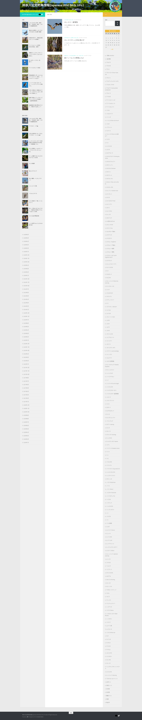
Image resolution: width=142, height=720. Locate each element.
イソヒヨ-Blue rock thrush (112, 120)
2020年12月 (26, 405)
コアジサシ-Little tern (111, 306)
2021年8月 (26, 377)
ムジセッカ (109, 629)
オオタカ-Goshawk (111, 168)
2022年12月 (26, 343)
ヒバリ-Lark (109, 540)
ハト (107, 513)
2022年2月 (26, 360)
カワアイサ (109, 235)
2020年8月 (26, 418)
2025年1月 (26, 275)
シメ (107, 380)
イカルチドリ (109, 113)
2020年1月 (26, 442)
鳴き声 (108, 702)
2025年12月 (26, 255)
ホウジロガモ (109, 572)
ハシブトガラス (110, 509)
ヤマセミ (108, 649)
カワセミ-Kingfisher (111, 241)
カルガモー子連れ (110, 231)
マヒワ (108, 596)
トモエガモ (109, 462)
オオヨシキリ (109, 178)
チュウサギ (109, 438)
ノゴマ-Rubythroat (110, 482)
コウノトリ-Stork (110, 317)
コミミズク (109, 354)
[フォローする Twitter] (42, 14)
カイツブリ (109, 204)
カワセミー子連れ (110, 245)
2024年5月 (26, 296)
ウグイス (108, 130)
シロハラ (108, 397)
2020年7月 (26, 422)
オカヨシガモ (109, 187)
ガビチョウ (109, 218)
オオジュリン (109, 165)
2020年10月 (26, 412)
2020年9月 (26, 415)
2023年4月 (26, 330)
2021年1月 (26, 401)
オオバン (66, 55)
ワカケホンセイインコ (111, 678)
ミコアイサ (109, 607)
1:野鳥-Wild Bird (110, 55)
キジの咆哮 (32, 163)
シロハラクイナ (110, 400)
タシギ (108, 427)
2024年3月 (26, 302)
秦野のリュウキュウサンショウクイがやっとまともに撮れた (35, 54)
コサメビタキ (109, 334)
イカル (108, 110)
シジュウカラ (109, 373)
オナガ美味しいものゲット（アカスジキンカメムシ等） (35, 150)
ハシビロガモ (109, 506)
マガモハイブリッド (111, 590)
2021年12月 (26, 367)
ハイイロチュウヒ (110, 496)
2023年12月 (26, 313)
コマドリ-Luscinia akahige (112, 351)
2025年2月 (26, 272)
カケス (108, 207)
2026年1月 (26, 251)
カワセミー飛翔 (110, 252)
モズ (107, 636)
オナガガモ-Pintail (110, 201)
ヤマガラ (108, 646)
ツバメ (108, 451)
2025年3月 (26, 268)
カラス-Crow (109, 228)
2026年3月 (26, 244)
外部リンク (109, 685)
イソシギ (108, 117)
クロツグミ (109, 296)
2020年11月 (26, 408)
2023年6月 (26, 323)
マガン (108, 593)
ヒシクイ (108, 533)
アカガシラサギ (110, 84)
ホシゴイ (71, 19)
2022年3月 (26, 357)
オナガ (108, 197)
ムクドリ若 (109, 625)
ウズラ (108, 139)
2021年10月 (26, 374)
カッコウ (108, 214)
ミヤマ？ (108, 622)
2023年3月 (26, 333)
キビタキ (108, 277)
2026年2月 (26, 248)
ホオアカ (108, 576)
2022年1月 (26, 364)
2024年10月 (26, 285)
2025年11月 (26, 258)
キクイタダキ (109, 267)
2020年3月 (26, 435)
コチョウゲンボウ (110, 347)
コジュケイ (109, 340)
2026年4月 (26, 241)
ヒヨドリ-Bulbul (110, 550)
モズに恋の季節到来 (34, 216)
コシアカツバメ (110, 337)
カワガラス (109, 238)
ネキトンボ (109, 479)
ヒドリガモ (109, 537)
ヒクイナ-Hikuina (110, 530)
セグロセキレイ (110, 410)
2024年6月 (26, 292)
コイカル (108, 310)
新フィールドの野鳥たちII (73, 58)
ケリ (107, 303)
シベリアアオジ (110, 376)
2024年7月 (26, 289)
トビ (107, 458)
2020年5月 (26, 429)
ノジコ (108, 485)
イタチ (108, 124)
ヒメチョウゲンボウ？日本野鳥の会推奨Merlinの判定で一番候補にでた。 (35, 142)
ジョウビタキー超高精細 (112, 393)
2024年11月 (26, 282)
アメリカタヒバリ (110, 103)
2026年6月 (26, 234)
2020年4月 (26, 432)
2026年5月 (26, 238)
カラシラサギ (109, 224)
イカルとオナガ (33, 193)
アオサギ (108, 65)
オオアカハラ (109, 153)
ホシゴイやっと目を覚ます (74, 40)
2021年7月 (26, 381)
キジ (107, 271)
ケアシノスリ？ (110, 300)
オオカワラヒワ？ (110, 161)
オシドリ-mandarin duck (112, 190)
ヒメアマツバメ (110, 543)
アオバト (108, 77)
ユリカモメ (109, 656)
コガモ (72, 37)
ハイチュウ (109, 502)
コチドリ (108, 344)
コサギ (108, 330)
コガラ (108, 323)
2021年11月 (26, 371)
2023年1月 (26, 340)
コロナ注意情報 (110, 361)
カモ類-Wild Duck (110, 221)
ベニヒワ (108, 566)
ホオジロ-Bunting (110, 579)
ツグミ (108, 445)
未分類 (108, 689)
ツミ (107, 455)
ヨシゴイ (108, 663)
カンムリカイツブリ (111, 264)
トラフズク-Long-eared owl (113, 468)
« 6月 (112, 49)
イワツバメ (109, 127)
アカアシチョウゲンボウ (112, 81)
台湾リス (108, 682)
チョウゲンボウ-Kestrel (112, 441)
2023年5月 (26, 326)
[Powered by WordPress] (27, 716)
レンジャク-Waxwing (111, 675)
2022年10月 (26, 350)
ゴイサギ (66, 19)
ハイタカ (108, 499)
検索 (106, 20)
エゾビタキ (109, 146)
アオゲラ (108, 62)
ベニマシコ (109, 569)
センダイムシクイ (110, 417)
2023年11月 (26, 316)
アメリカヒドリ (110, 107)
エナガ (108, 149)
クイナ (108, 289)
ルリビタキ (109, 671)
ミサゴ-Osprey (110, 610)
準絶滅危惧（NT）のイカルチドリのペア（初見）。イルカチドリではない (36, 77)
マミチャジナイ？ (110, 603)
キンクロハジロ (110, 286)
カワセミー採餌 (110, 248)
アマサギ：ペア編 (33, 126)
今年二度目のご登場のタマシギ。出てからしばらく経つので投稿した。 (35, 92)
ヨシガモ (108, 659)
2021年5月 (26, 388)
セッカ (108, 414)
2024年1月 (26, 309)
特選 (107, 699)
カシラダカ (109, 211)
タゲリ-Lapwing (110, 424)
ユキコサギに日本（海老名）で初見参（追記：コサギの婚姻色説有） (35, 24)
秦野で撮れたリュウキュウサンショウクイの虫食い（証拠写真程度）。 (35, 99)
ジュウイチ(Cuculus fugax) (112, 383)
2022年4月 (26, 354)
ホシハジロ (109, 586)
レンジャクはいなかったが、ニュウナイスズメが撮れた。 (35, 84)
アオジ (108, 69)
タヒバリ (108, 431)
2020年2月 (26, 439)
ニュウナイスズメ (110, 475)
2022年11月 (26, 347)
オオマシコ (109, 175)
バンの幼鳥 (109, 523)
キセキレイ (109, 274)
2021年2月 (26, 398)
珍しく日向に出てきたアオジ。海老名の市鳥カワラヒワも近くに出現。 (35, 210)
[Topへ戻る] (40, 14)
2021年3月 (26, 395)
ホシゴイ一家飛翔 (71, 22)
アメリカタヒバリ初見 (34, 67)
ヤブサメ (108, 642)
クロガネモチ (109, 293)
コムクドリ (109, 358)
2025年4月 (26, 265)
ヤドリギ (108, 639)
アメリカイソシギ (110, 100)
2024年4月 (26, 299)
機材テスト (109, 695)
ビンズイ (108, 559)
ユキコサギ (109, 653)
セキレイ (108, 407)
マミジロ (108, 600)
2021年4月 (26, 391)
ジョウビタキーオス (111, 390)
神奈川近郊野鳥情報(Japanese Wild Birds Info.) (53, 5)
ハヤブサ (108, 516)
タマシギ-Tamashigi (111, 434)
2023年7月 (26, 319)
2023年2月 (26, 337)
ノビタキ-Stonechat (111, 492)
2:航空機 (108, 59)
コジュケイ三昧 (33, 186)
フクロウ (108, 562)
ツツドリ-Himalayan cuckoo (113, 448)
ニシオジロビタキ (110, 472)
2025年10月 (26, 262)
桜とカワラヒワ (33, 171)
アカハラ (108, 93)
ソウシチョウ (109, 421)
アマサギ (108, 96)
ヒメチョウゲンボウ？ (111, 547)
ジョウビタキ (72, 55)
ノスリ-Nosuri (109, 489)
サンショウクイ (110, 370)
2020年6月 (26, 425)
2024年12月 (26, 279)
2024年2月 (26, 306)
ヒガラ (108, 526)
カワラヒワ (67, 37)
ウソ (107, 142)
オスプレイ (109, 194)
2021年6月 (26, 384)
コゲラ (108, 327)
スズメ (108, 404)
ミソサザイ (109, 619)
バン (77, 55)
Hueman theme (40, 716)
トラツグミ (109, 465)
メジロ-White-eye (110, 632)
